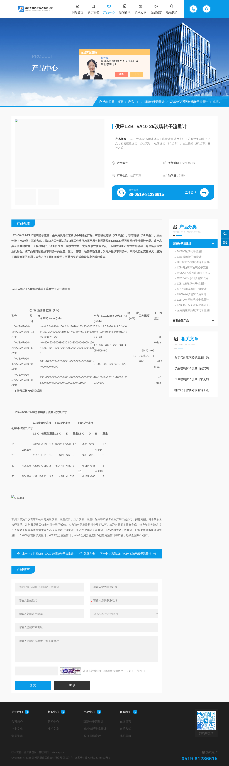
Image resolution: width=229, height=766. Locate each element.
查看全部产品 (181, 320)
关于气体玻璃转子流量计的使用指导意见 (193, 357)
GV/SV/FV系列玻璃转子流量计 (195, 278)
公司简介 (17, 721)
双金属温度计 (92, 735)
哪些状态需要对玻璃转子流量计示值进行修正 (193, 390)
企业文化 (17, 728)
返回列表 (89, 553)
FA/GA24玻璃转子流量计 (191, 294)
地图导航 (125, 735)
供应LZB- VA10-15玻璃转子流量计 (53, 553)
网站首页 (77, 12)
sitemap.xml (58, 752)
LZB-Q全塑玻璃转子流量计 (193, 299)
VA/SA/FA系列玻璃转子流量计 (189, 101)
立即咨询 (190, 192)
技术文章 (140, 12)
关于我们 (93, 12)
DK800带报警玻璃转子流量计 (194, 262)
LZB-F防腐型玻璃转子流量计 (194, 267)
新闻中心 (53, 711)
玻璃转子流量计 (155, 101)
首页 (120, 101)
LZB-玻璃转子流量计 (189, 256)
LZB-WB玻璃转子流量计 (191, 283)
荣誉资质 (17, 735)
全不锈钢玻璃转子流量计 (191, 288)
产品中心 (109, 12)
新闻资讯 (124, 12)
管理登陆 (44, 752)
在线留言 (156, 12)
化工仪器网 (30, 752)
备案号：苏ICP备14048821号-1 (92, 757)
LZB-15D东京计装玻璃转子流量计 (197, 304)
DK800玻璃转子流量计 (190, 251)
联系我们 (171, 12)
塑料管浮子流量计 (95, 728)
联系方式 (125, 728)
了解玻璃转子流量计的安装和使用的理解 (193, 368)
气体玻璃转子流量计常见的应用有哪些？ (193, 379)
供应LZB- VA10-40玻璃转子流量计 (131, 553)
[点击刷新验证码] (70, 671)
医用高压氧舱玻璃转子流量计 (194, 310)
